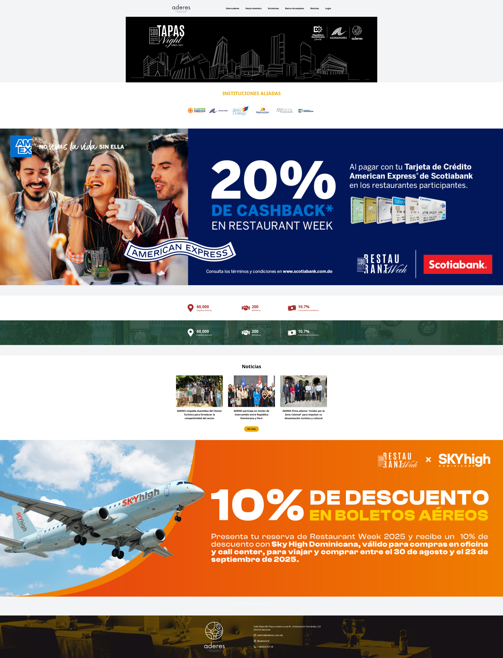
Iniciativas (273, 8)
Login (328, 8)
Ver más (251, 429)
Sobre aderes (232, 8)
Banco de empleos (294, 8)
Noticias (314, 8)
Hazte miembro (253, 8)
